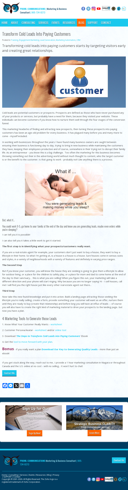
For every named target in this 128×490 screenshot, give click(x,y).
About (14, 23)
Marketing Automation (66, 40)
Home (5, 23)
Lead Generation (47, 40)
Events (55, 23)
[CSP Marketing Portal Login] (116, 479)
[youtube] (102, 479)
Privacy (56, 475)
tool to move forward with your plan (33, 341)
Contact (106, 23)
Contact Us (119, 460)
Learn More (94, 432)
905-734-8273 (38, 12)
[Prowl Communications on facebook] (89, 479)
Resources (69, 23)
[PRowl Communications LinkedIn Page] (109, 479)
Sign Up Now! (34, 433)
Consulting (28, 23)
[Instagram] (98, 479)
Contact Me (9, 373)
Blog (81, 23)
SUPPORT (93, 23)
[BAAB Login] (120, 479)
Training (14, 40)
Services (43, 23)
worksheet (56, 324)
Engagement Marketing (29, 40)
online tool (60, 330)
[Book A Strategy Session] (124, 479)
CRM (78, 40)
